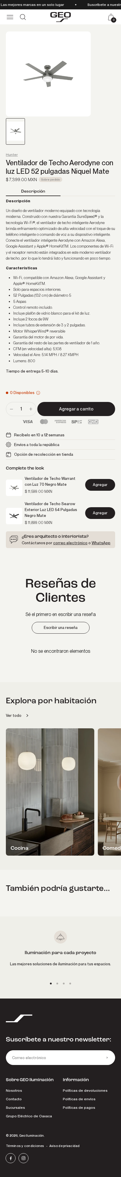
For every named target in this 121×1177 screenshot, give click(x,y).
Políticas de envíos (79, 1099)
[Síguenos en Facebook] (10, 1158)
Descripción (33, 191)
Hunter (12, 155)
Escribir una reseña (61, 627)
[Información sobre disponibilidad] (38, 393)
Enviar (106, 1057)
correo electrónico (70, 542)
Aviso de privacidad (64, 1146)
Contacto (14, 1099)
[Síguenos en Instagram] (23, 1158)
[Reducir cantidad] (11, 409)
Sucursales (15, 1107)
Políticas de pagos (79, 1107)
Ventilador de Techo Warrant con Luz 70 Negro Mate (50, 481)
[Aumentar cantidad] (31, 409)
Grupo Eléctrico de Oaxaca (29, 1116)
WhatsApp (101, 542)
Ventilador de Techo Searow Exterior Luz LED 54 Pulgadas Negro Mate (51, 509)
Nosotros (14, 1090)
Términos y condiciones (25, 1146)
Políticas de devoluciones (85, 1090)
